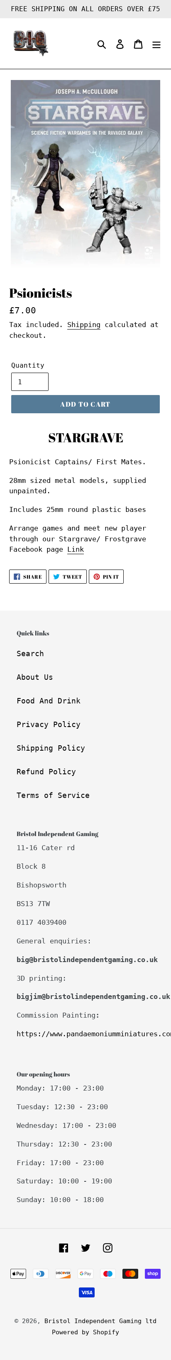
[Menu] (156, 43)
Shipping (83, 324)
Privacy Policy (49, 724)
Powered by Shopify (85, 1332)
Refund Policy (46, 771)
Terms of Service (53, 795)
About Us (35, 677)
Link (75, 549)
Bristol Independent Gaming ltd (100, 1321)
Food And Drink (49, 700)
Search (30, 653)
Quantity (27, 365)
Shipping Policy (51, 748)
